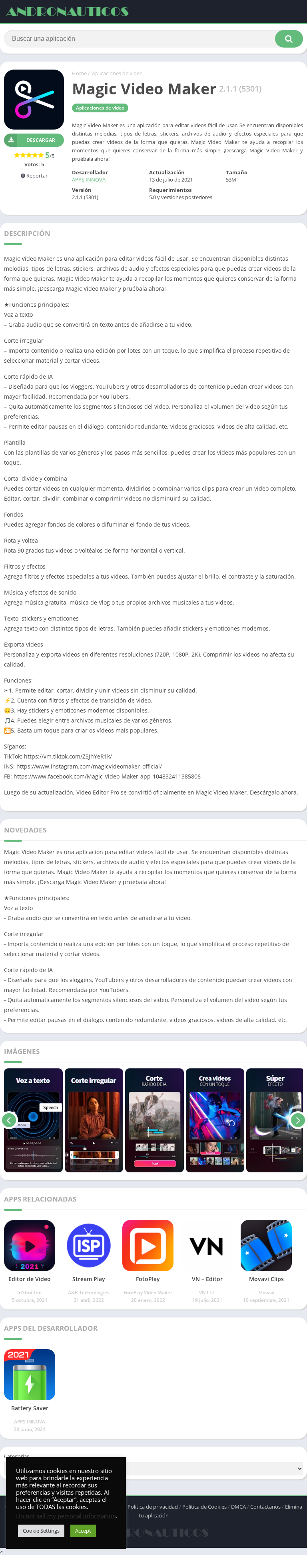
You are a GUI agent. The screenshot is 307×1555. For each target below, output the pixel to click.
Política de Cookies (204, 1506)
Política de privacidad (153, 1506)
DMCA (238, 1506)
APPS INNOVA (89, 179)
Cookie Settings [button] (41, 1530)
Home (79, 73)
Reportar (36, 175)
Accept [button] (83, 1530)
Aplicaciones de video (117, 73)
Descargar (40, 140)
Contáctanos (265, 1506)
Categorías (16, 1456)
